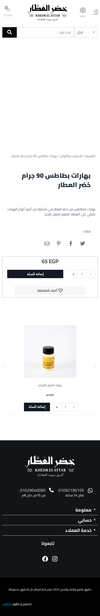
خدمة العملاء (78, 530)
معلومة (83, 510)
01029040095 (33, 490)
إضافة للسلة (35, 274)
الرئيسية (90, 156)
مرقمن (7, 604)
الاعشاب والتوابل (71, 156)
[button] (5, 366)
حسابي (85, 520)
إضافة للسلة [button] (37, 406)
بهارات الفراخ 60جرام (50, 385)
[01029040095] (51, 490)
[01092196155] (90, 490)
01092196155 (71, 490)
